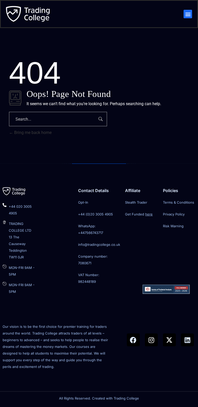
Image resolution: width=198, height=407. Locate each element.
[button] (188, 14)
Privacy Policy (174, 214)
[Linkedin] (187, 339)
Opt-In (83, 202)
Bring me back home (32, 132)
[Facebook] (133, 339)
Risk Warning (173, 226)
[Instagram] (151, 339)
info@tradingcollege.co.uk (99, 244)
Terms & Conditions (178, 202)
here (149, 214)
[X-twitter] (169, 339)
